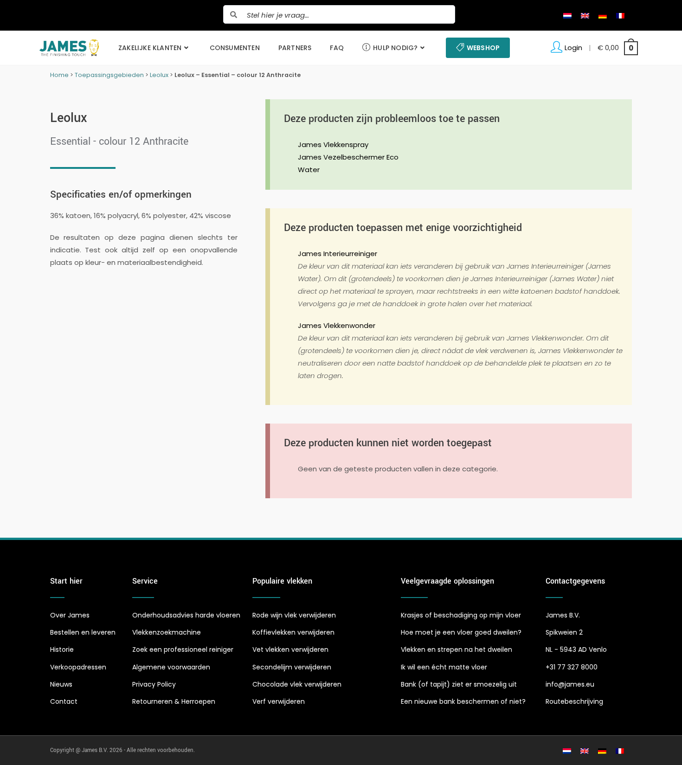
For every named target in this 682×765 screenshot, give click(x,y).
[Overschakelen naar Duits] (602, 15)
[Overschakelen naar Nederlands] (567, 15)
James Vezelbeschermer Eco (348, 157)
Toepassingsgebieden (109, 75)
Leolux (159, 75)
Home (59, 75)
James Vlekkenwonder (336, 325)
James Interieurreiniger (337, 253)
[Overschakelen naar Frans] (620, 15)
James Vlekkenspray (333, 144)
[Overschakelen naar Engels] (585, 15)
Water (309, 169)
